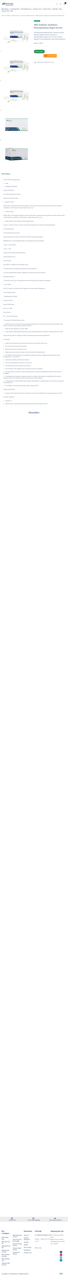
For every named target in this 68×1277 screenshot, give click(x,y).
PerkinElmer (27, 1250)
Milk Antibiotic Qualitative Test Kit (45, 62)
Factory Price (12, 1220)
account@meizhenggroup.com (43, 1235)
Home (3, 15)
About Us (26, 1235)
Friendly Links (28, 1252)
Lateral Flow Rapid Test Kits (27, 15)
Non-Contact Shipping (34, 1220)
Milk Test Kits (15, 15)
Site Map (26, 1242)
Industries (8, 15)
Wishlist (26, 1244)
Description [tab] (6, 174)
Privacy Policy (27, 1247)
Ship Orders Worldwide (55, 1220)
